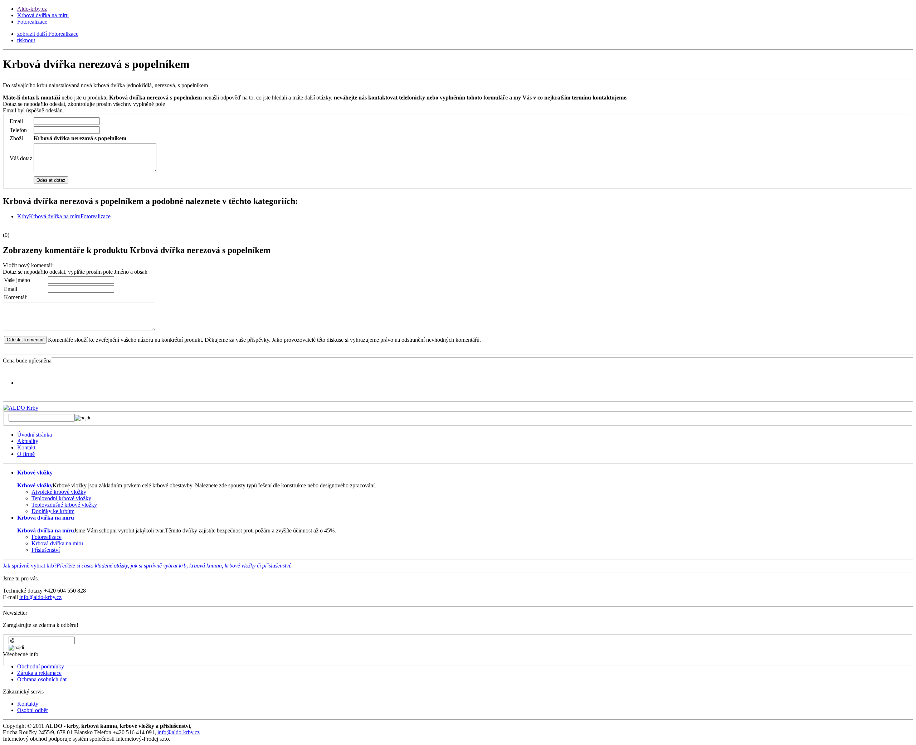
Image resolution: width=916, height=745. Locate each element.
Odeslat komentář (25, 339)
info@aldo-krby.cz (40, 597)
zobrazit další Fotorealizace (47, 34)
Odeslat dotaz (50, 180)
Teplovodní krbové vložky (61, 498)
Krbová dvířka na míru (43, 15)
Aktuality (27, 441)
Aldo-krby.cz (32, 9)
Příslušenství (45, 550)
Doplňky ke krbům (52, 511)
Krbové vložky (35, 485)
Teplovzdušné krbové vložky (64, 505)
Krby (23, 216)
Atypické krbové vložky (58, 492)
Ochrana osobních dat (42, 679)
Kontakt (26, 447)
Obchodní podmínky (40, 666)
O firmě (26, 454)
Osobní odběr (32, 710)
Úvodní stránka (34, 435)
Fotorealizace (32, 22)
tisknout (26, 40)
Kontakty (27, 704)
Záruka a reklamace (39, 673)
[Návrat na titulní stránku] (20, 408)
